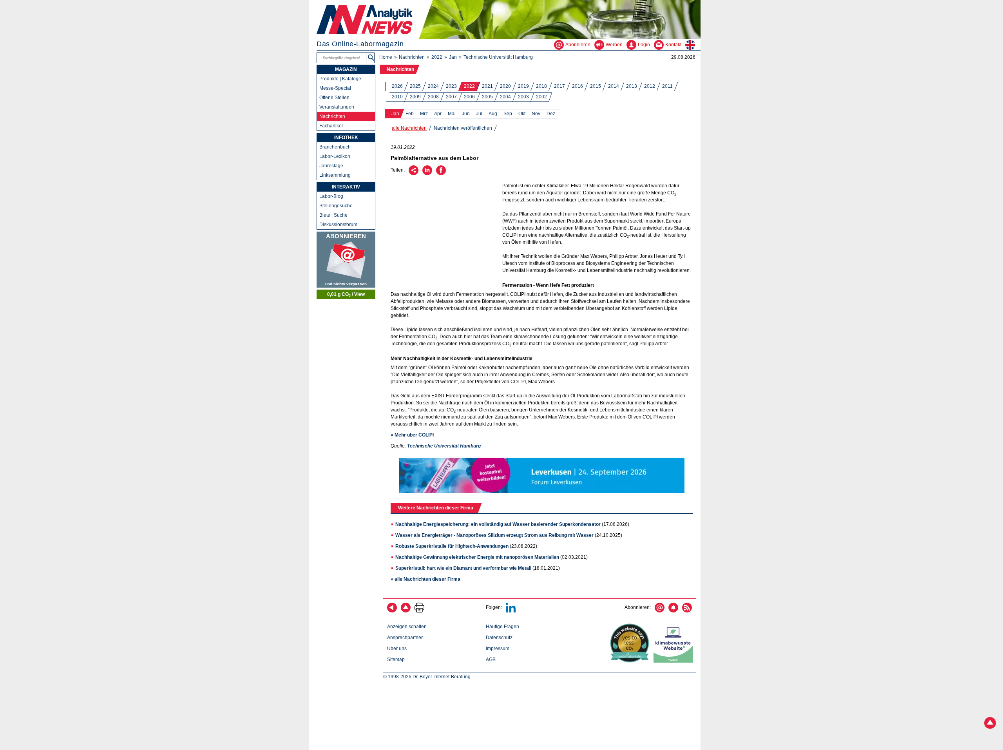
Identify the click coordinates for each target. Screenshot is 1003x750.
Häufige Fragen (502, 626)
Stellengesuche (336, 205)
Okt (521, 113)
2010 (397, 97)
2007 (451, 97)
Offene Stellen (334, 97)
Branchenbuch (335, 147)
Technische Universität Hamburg (498, 57)
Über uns (397, 648)
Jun (466, 113)
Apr (438, 113)
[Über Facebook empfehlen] (441, 173)
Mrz (424, 113)
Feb (410, 113)
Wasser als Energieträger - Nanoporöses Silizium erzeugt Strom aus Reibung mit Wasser (494, 535)
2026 (397, 86)
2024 (433, 86)
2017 (559, 86)
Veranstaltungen (336, 107)
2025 (415, 86)
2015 (595, 86)
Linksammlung (335, 175)
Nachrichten (412, 57)
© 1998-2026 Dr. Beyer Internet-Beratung (427, 676)
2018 (541, 86)
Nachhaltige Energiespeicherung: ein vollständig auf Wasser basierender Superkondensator (498, 524)
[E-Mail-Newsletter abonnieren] (659, 611)
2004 (505, 97)
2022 (436, 57)
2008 (433, 97)
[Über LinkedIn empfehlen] (427, 173)
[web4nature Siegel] (631, 661)
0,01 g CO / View (346, 295)
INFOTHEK (346, 137)
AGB (491, 659)
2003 (523, 97)
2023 (451, 86)
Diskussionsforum (338, 224)
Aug (493, 113)
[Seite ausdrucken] (419, 611)
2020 (505, 86)
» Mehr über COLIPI (412, 435)
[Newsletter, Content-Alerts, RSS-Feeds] (346, 259)
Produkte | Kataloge (340, 79)
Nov (536, 113)
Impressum (497, 648)
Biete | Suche (333, 215)
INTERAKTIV (346, 187)
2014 (613, 86)
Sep (507, 113)
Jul (479, 113)
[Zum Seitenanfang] (406, 611)
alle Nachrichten (409, 128)
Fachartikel (331, 126)
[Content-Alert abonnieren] (673, 611)
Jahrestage (331, 165)
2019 (523, 86)
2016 (577, 86)
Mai (452, 113)
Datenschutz (499, 637)
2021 (487, 86)
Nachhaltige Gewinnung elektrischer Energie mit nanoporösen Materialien (477, 557)
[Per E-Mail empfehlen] (413, 173)
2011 (667, 86)
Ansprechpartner (405, 637)
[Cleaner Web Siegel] (675, 661)
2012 (649, 86)
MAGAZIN (346, 69)
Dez (551, 113)
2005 (487, 97)
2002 (541, 97)
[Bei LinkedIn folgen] (511, 611)
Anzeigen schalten (407, 626)
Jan (453, 57)
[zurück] (392, 611)
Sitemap (396, 659)
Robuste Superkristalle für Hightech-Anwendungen (452, 546)
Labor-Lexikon (334, 156)
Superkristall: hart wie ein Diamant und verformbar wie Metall (463, 568)
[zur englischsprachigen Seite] (693, 44)
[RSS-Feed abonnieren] (687, 611)
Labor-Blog (331, 196)
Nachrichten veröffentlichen (463, 128)
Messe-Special (335, 88)
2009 (415, 97)
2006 (469, 97)
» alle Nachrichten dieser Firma (425, 579)
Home (385, 57)
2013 (631, 86)
